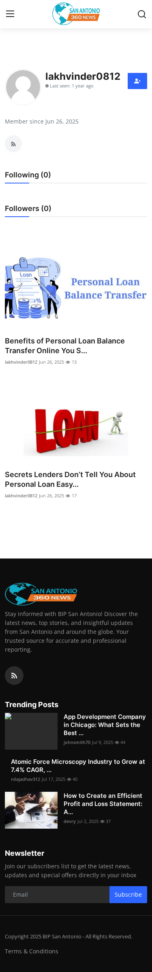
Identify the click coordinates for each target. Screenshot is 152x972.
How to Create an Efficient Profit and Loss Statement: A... (103, 804)
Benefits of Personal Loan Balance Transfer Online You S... (65, 346)
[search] (142, 14)
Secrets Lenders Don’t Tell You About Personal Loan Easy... (70, 479)
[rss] (14, 675)
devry (70, 821)
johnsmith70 (77, 742)
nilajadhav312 (25, 779)
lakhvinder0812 (21, 362)
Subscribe (128, 894)
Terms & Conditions (31, 951)
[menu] (10, 14)
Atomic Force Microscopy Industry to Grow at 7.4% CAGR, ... (78, 766)
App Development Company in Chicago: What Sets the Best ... (105, 725)
